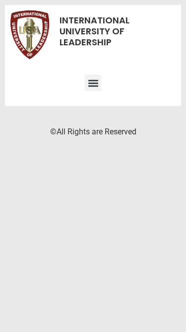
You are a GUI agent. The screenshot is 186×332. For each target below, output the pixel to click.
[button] (93, 83)
